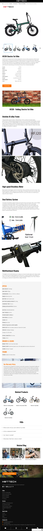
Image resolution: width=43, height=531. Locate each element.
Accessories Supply (6, 504)
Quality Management (6, 507)
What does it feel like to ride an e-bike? (12, 438)
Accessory (4, 498)
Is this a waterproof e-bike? (9, 431)
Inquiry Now (6, 85)
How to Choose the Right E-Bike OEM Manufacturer (28, 459)
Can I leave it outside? (8, 435)
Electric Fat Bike (5, 497)
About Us (4, 514)
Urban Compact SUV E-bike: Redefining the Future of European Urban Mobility (13, 459)
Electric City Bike (5, 495)
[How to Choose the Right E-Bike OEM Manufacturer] (29, 458)
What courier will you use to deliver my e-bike (14, 427)
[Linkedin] (3, 486)
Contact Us (4, 517)
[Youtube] (9, 486)
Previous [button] (2, 48)
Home (3, 513)
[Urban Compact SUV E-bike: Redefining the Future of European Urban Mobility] (14, 458)
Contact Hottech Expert (9, 473)
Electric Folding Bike (6, 492)
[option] (8, 48)
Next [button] (40, 48)
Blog (3, 516)
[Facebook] (5, 486)
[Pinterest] (13, 486)
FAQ (3, 509)
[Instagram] (7, 486)
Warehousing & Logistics (7, 506)
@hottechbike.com (9, 521)
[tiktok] (11, 486)
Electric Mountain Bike (6, 494)
